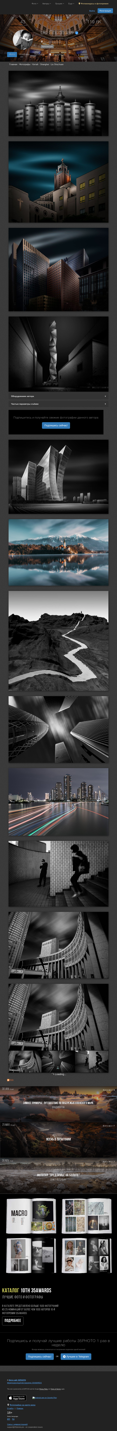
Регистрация (105, 11)
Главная (13, 64)
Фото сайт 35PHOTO (17, 1380)
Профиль (39, 54)
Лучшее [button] (59, 4)
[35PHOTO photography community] (15, 3)
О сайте (10, 1408)
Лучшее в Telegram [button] (77, 1356)
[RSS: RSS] (8, 1080)
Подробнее (13, 1321)
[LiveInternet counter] (13, 1386)
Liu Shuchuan (57, 64)
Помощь (20, 1408)
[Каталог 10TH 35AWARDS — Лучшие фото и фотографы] (58, 1235)
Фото (12, 54)
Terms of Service (56, 1389)
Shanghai (56, 42)
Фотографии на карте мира (22, 1405)
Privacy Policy (43, 1389)
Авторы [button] (46, 4)
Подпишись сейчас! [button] (56, 425)
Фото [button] (34, 4)
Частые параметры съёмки (25, 404)
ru (13, 1419)
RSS (11, 1080)
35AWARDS (58, 55)
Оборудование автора (22, 396)
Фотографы (24, 64)
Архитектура (47, 46)
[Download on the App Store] (19, 1398)
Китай (47, 42)
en (8, 1419)
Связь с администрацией (17, 1424)
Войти (92, 11)
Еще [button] (70, 4)
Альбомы (24, 54)
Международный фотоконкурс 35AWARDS (24, 1383)
